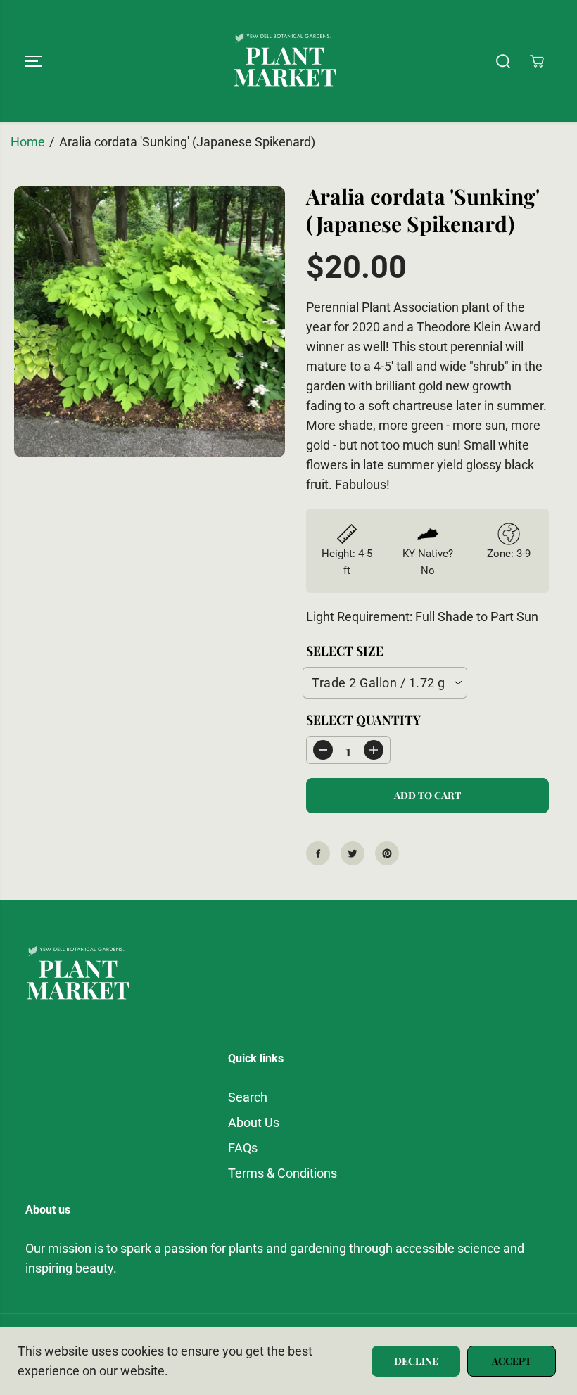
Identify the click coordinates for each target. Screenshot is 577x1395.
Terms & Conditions (282, 1173)
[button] (33, 61)
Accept (511, 1361)
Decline (416, 1361)
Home (28, 142)
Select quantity (363, 719)
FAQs (243, 1148)
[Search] (503, 61)
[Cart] (536, 61)
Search (247, 1097)
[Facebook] (318, 853)
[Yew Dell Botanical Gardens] (285, 61)
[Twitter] (352, 853)
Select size (344, 650)
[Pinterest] (387, 853)
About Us (253, 1123)
